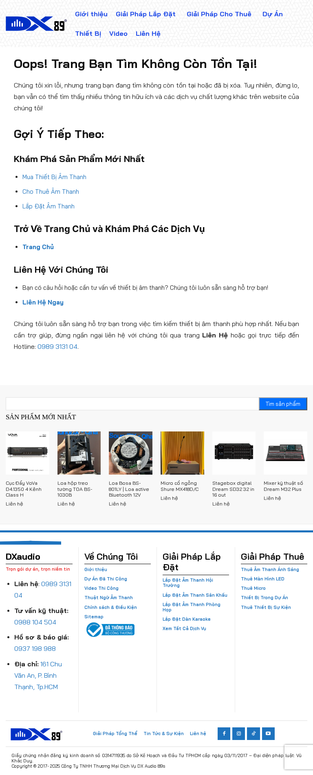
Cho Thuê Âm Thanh (50, 191)
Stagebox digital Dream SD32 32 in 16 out (233, 489)
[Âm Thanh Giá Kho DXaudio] (36, 23)
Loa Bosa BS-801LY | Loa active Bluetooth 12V (129, 489)
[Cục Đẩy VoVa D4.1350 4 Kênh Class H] (27, 453)
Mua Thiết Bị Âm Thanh (54, 177)
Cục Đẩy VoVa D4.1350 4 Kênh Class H (24, 489)
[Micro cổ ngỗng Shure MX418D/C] (182, 453)
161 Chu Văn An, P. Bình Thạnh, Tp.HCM (38, 675)
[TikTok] (253, 733)
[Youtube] (268, 733)
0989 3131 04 (57, 346)
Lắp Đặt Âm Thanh (48, 206)
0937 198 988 (35, 648)
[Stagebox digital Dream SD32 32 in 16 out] (234, 453)
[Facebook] (224, 733)
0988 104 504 (35, 622)
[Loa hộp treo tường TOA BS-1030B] (79, 453)
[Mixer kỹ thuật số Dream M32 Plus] (285, 453)
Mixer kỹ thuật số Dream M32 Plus (283, 486)
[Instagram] (238, 733)
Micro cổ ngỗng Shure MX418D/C (179, 486)
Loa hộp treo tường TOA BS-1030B (75, 489)
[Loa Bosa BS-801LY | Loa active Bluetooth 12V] (130, 453)
